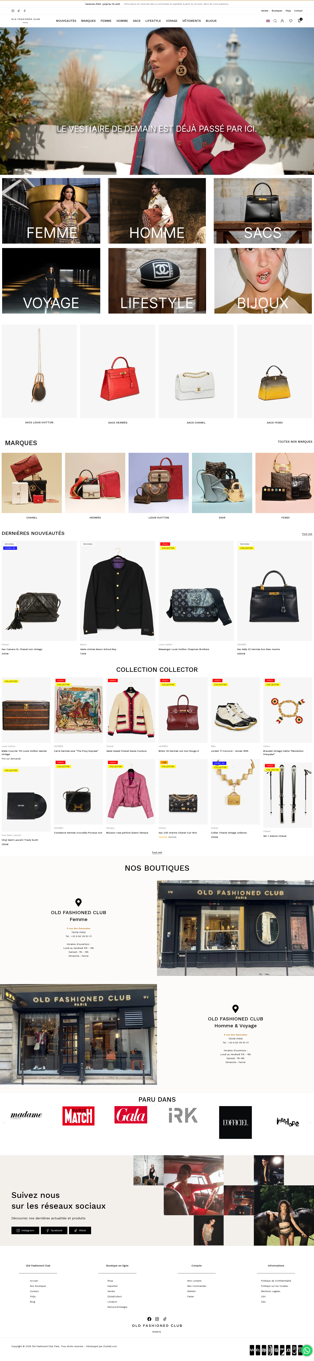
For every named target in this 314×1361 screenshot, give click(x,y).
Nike (161, 746)
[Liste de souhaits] (291, 20)
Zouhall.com (110, 1346)
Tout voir (307, 534)
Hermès (95, 517)
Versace (58, 828)
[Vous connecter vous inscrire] (282, 20)
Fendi (285, 517)
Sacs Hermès (117, 422)
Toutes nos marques (295, 441)
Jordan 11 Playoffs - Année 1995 (281, 751)
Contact (298, 11)
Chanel (31, 517)
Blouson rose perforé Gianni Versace (75, 832)
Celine (214, 746)
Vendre (264, 11)
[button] (4, 1123)
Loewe (240, 644)
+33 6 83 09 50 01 (81, 936)
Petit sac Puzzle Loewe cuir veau (256, 649)
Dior (222, 517)
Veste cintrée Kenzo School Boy (20, 649)
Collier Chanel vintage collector (177, 832)
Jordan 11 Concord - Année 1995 (177, 751)
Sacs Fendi (275, 422)
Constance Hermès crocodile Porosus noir (26, 832)
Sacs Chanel (196, 422)
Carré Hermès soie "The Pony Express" (24, 751)
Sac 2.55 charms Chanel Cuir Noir (125, 832)
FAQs (288, 11)
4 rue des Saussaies (78, 928)
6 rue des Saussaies (235, 1034)
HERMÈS (163, 644)
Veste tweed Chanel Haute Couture (74, 751)
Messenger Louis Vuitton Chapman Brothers (105, 649)
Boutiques (277, 11)
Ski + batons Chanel (222, 836)
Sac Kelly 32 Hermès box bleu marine (180, 649)
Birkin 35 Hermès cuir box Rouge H (126, 751)
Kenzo (5, 644)
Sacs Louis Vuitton (39, 422)
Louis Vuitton (158, 517)
